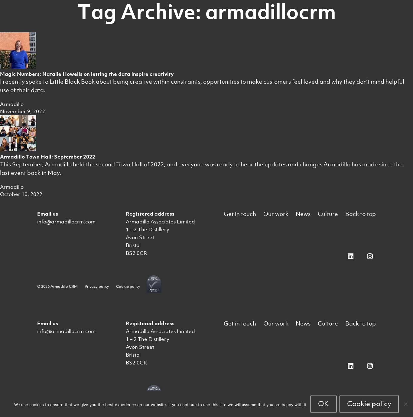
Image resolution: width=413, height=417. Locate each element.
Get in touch (240, 214)
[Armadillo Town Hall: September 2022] (18, 149)
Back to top (360, 214)
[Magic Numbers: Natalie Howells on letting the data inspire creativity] (18, 66)
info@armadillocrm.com (66, 221)
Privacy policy (97, 286)
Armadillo (12, 104)
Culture (328, 214)
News (303, 214)
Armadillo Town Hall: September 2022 (47, 156)
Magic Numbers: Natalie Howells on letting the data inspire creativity (87, 74)
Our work (275, 214)
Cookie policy (128, 286)
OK (323, 403)
